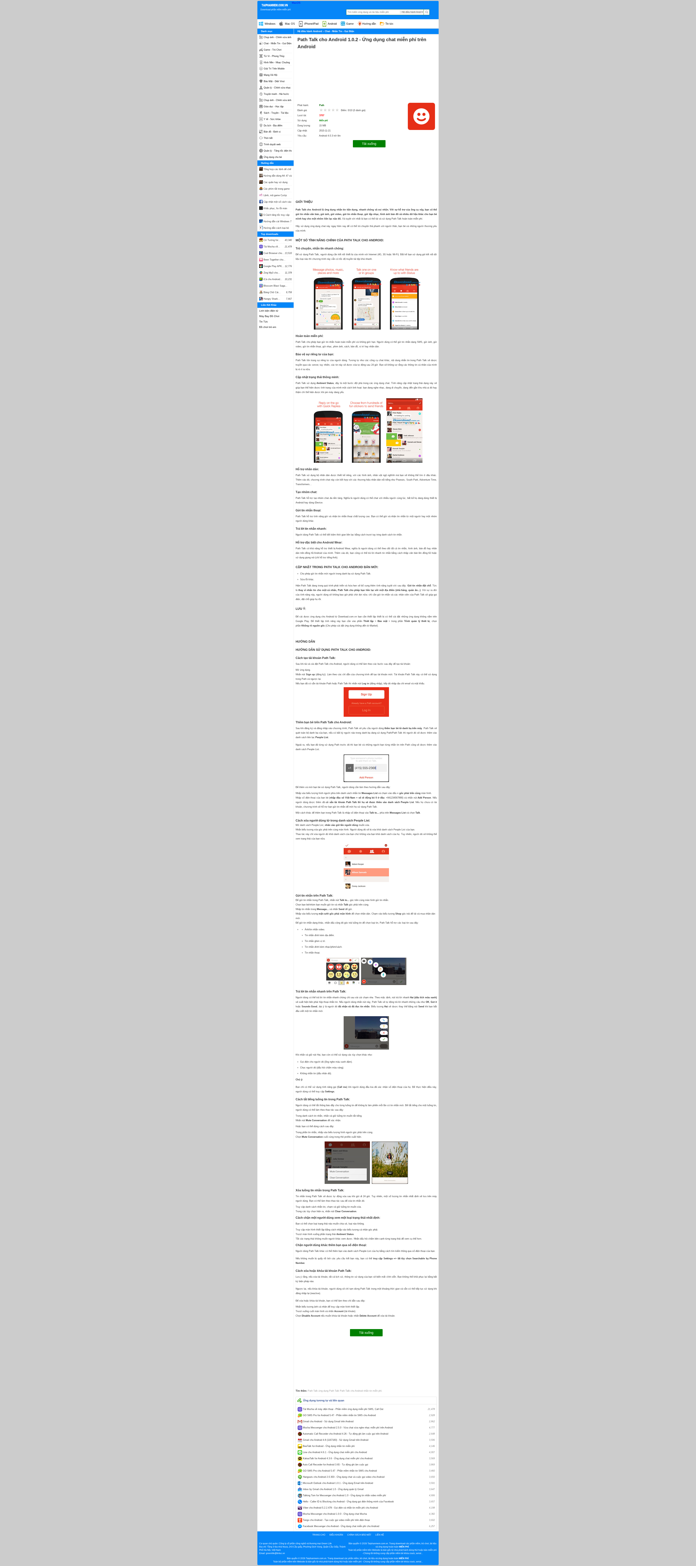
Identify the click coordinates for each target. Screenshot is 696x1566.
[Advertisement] (366, 77)
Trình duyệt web (272, 144)
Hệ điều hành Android (309, 31)
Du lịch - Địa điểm (273, 125)
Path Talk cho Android (351, 1390)
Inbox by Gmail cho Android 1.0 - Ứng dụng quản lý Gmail (368, 1489)
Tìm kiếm (427, 12)
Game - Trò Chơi (272, 49)
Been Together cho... (274, 259)
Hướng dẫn (369, 23)
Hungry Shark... (271, 298)
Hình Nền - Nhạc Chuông (277, 62)
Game (349, 23)
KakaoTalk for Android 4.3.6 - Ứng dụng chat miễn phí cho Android (368, 1458)
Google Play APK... (273, 266)
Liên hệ (379, 1535)
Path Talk (313, 1390)
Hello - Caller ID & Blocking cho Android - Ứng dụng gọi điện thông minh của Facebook (368, 1501)
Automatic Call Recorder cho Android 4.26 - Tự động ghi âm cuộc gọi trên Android (368, 1433)
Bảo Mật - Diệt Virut (274, 81)
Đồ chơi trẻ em (267, 327)
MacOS (296, 2)
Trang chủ (318, 1535)
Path (321, 105)
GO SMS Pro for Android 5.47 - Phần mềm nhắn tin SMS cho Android (368, 1415)
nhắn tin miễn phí (372, 1390)
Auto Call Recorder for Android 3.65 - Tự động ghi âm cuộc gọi (368, 1464)
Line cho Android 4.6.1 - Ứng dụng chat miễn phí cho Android (368, 1452)
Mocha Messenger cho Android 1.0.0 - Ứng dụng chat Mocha (368, 1514)
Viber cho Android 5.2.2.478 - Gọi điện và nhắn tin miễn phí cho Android (368, 1507)
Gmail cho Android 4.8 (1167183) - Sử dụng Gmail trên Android (368, 1440)
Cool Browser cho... (273, 253)
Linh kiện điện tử (268, 310)
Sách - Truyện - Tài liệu (276, 112)
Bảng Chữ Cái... (272, 292)
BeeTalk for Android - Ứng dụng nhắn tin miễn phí (368, 1446)
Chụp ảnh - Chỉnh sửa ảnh (277, 37)
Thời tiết (268, 138)
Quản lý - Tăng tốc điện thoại (278, 150)
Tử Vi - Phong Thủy (274, 56)
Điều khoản (336, 1535)
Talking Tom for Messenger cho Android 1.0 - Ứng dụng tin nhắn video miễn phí (368, 1495)
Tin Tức (263, 321)
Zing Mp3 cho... (271, 272)
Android (332, 23)
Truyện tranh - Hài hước (276, 94)
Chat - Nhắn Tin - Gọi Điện (277, 43)
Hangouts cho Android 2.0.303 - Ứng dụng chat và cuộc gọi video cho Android (368, 1477)
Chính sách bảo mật (359, 1535)
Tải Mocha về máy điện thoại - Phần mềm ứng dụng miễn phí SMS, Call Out (368, 1409)
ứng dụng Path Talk (328, 1390)
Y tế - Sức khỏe (272, 119)
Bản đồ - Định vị (272, 131)
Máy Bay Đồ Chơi (269, 316)
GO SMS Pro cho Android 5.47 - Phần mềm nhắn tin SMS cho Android (368, 1470)
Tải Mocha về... (271, 246)
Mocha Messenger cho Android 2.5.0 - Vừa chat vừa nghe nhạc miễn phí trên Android (368, 1427)
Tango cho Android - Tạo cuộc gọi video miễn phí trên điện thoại (368, 1520)
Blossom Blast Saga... (275, 285)
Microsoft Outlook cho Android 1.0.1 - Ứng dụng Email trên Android (368, 1483)
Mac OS (289, 23)
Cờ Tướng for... (271, 240)
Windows (270, 23)
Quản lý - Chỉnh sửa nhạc (277, 87)
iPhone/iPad (311, 23)
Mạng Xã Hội (270, 75)
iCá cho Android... (272, 279)
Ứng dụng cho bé (273, 157)
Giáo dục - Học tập (273, 106)
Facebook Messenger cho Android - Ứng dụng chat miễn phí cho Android (368, 1526)
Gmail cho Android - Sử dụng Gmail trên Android (368, 1421)
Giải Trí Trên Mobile (274, 68)
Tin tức (389, 23)
